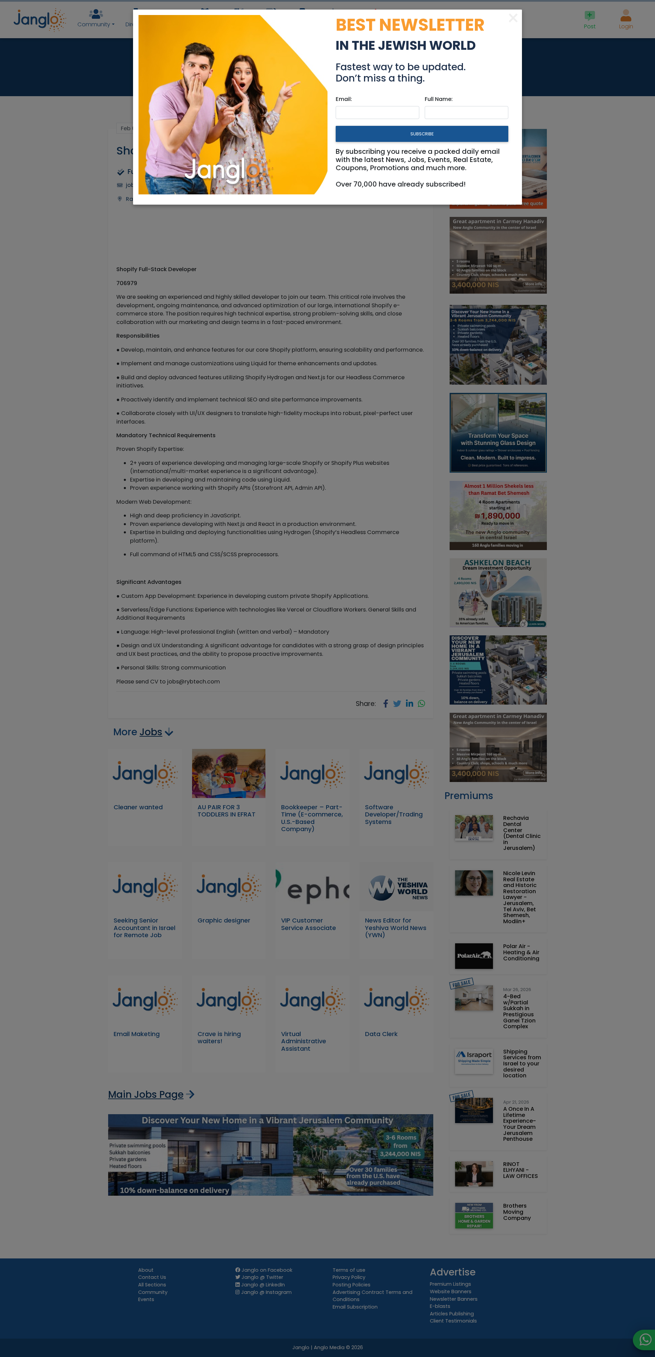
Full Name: (439, 99)
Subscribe (422, 134)
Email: (344, 99)
